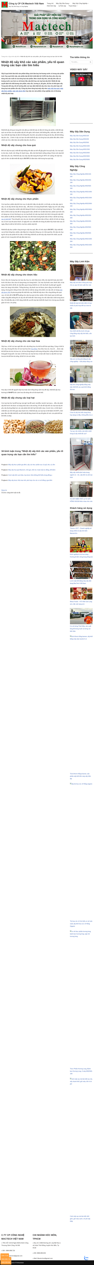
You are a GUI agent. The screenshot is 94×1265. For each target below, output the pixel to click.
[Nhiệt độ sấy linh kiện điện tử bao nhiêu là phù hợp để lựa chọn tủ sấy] (81, 300)
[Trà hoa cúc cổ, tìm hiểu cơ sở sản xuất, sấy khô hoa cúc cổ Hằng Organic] (81, 784)
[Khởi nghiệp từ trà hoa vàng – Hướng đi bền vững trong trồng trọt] (81, 552)
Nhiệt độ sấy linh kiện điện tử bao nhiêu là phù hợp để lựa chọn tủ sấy (81, 305)
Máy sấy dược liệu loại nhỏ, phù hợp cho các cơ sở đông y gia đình (30, 480)
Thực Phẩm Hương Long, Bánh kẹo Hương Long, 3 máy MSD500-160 (81, 1071)
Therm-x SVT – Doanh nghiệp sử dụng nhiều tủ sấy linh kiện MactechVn (81, 531)
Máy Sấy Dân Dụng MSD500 (79, 142)
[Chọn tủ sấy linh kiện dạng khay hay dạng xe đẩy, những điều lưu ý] (81, 410)
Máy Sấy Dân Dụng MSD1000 (80, 146)
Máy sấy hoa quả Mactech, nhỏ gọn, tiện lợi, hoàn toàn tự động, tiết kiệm (31, 470)
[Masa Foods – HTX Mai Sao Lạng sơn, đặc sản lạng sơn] (81, 599)
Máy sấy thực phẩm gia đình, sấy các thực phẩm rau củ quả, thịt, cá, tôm (31, 464)
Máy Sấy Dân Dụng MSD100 (79, 135)
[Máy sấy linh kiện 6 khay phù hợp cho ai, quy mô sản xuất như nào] (81, 280)
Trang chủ (50, 3)
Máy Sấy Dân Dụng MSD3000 (80, 156)
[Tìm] (90, 62)
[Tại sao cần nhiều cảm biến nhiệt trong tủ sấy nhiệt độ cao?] (81, 428)
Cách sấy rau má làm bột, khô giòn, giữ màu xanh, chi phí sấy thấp (80, 1218)
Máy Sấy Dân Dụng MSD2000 (80, 152)
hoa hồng (34, 349)
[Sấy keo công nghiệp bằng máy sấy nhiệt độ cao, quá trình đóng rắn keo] (81, 382)
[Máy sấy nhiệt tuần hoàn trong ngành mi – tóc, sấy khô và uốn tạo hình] (81, 470)
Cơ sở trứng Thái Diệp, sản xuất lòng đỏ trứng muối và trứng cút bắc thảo (80, 628)
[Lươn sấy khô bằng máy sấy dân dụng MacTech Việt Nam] (81, 578)
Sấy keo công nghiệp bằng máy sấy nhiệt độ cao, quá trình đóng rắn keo (80, 387)
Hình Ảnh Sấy (51, 6)
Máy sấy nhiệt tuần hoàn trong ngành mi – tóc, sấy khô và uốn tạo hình (81, 475)
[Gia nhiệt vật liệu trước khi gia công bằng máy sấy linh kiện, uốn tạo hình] (81, 328)
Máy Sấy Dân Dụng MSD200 (79, 139)
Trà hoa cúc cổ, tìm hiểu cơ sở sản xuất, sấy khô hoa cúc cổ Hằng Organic (81, 923)
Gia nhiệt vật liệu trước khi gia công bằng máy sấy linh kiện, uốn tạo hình (81, 333)
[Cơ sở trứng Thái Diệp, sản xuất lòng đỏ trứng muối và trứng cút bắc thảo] (81, 623)
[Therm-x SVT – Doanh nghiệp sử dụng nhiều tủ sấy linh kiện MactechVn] (81, 526)
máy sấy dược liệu (19, 91)
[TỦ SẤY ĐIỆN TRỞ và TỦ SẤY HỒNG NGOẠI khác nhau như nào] (81, 496)
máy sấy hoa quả (53, 88)
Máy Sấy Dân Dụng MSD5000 (80, 159)
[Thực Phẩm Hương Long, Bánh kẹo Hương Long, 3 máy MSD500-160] (81, 936)
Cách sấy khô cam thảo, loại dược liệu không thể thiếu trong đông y (30, 475)
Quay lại (4, 490)
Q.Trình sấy (62, 6)
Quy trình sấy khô (14, 56)
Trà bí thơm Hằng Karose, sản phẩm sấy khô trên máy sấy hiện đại (80, 776)
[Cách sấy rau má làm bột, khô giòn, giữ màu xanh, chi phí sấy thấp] (81, 1084)
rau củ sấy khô (6, 219)
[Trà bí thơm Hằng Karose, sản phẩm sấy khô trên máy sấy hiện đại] (81, 639)
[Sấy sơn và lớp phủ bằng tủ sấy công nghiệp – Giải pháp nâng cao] (81, 356)
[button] (69, 3)
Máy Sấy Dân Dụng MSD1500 (80, 149)
